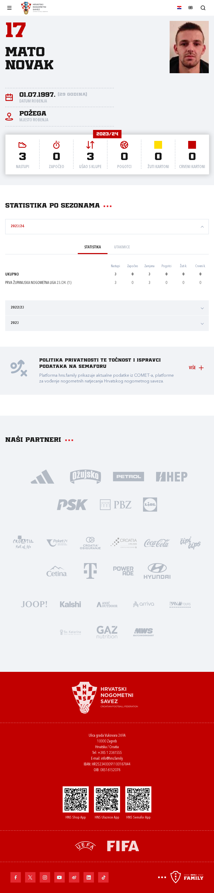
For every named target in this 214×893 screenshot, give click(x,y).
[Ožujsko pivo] (85, 476)
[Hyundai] (157, 571)
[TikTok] (103, 877)
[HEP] (171, 476)
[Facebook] (15, 877)
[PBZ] (115, 504)
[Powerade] (123, 571)
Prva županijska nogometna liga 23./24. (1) (38, 283)
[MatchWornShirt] (143, 632)
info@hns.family (112, 759)
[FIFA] (123, 845)
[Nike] (42, 476)
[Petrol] (128, 476)
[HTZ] (23, 543)
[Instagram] (45, 877)
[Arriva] (143, 604)
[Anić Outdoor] (107, 604)
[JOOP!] (34, 604)
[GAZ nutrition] (107, 632)
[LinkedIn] (89, 877)
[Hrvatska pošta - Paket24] (57, 543)
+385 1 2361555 (110, 753)
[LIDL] (150, 504)
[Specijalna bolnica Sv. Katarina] (70, 632)
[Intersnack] (190, 543)
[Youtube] (59, 877)
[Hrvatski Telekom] (90, 571)
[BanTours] (180, 604)
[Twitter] (30, 877)
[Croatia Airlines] (123, 543)
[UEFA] (85, 845)
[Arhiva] (203, 7)
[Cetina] (57, 571)
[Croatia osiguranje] (90, 543)
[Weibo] (74, 877)
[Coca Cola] (157, 543)
